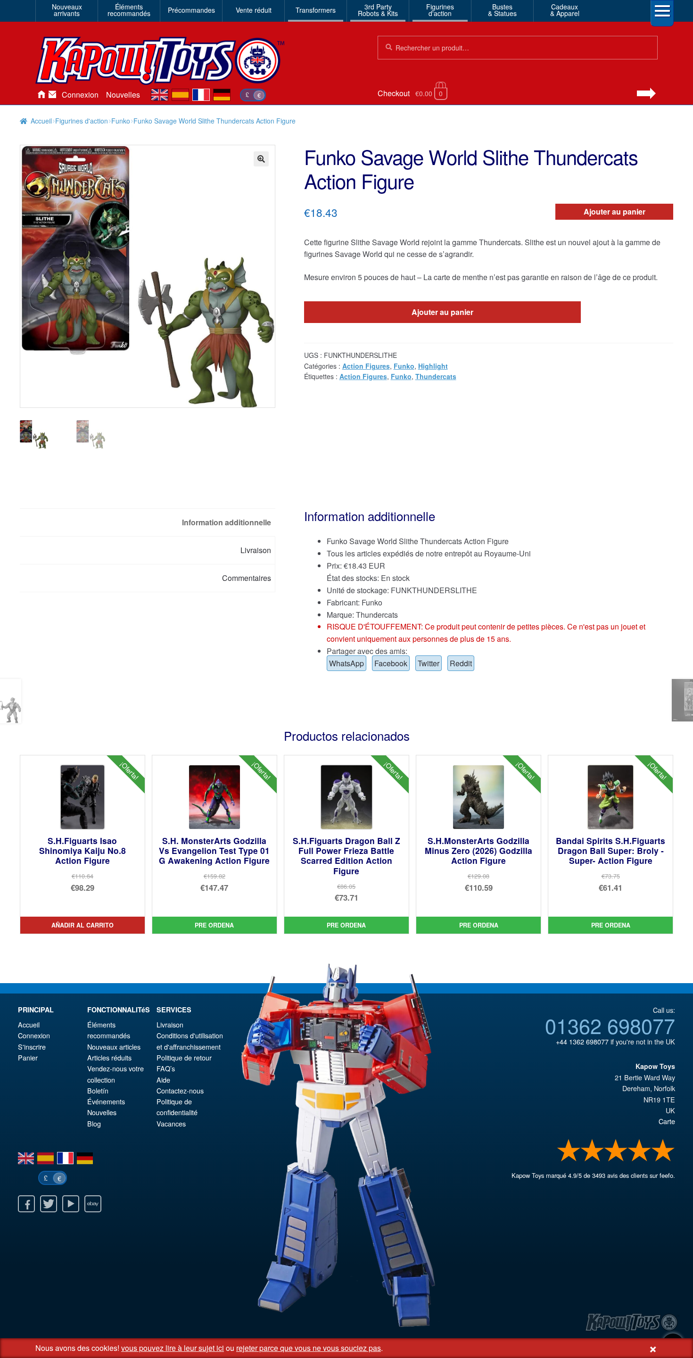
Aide (163, 1080)
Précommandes (191, 10)
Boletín (97, 1090)
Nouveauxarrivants (67, 10)
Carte (667, 1121)
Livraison (170, 1024)
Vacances (171, 1123)
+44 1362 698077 (582, 1041)
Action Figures (366, 366)
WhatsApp (346, 663)
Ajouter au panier (614, 211)
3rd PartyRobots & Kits (378, 10)
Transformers (316, 10)
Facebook (390, 663)
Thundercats (435, 376)
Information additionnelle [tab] (226, 522)
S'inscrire (32, 1047)
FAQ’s (166, 1068)
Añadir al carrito (82, 925)
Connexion (80, 94)
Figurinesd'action (440, 10)
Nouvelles (123, 94)
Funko (120, 120)
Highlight (433, 366)
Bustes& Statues (502, 10)
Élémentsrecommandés (128, 10)
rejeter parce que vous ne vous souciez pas (308, 1347)
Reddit (461, 663)
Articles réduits (109, 1057)
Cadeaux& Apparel (564, 10)
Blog (94, 1123)
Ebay (92, 1203)
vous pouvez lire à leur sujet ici (172, 1347)
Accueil (41, 95)
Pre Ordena (214, 925)
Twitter (428, 663)
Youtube (70, 1203)
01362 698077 (610, 1025)
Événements (106, 1101)
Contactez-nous (52, 95)
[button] (261, 158)
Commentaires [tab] (246, 577)
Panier (28, 1057)
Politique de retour (184, 1057)
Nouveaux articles (113, 1047)
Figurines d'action (81, 120)
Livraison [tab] (255, 550)
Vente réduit (254, 10)
